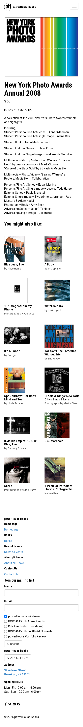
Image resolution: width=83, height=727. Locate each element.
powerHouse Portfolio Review (27, 636)
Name (8, 586)
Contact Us (11, 574)
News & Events (13, 552)
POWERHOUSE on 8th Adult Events (30, 631)
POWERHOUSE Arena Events (26, 621)
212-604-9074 (18, 657)
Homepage (11, 529)
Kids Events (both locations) (25, 626)
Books (8, 540)
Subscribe (13, 644)
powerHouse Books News (24, 616)
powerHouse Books (16, 518)
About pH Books (14, 563)
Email (8, 601)
